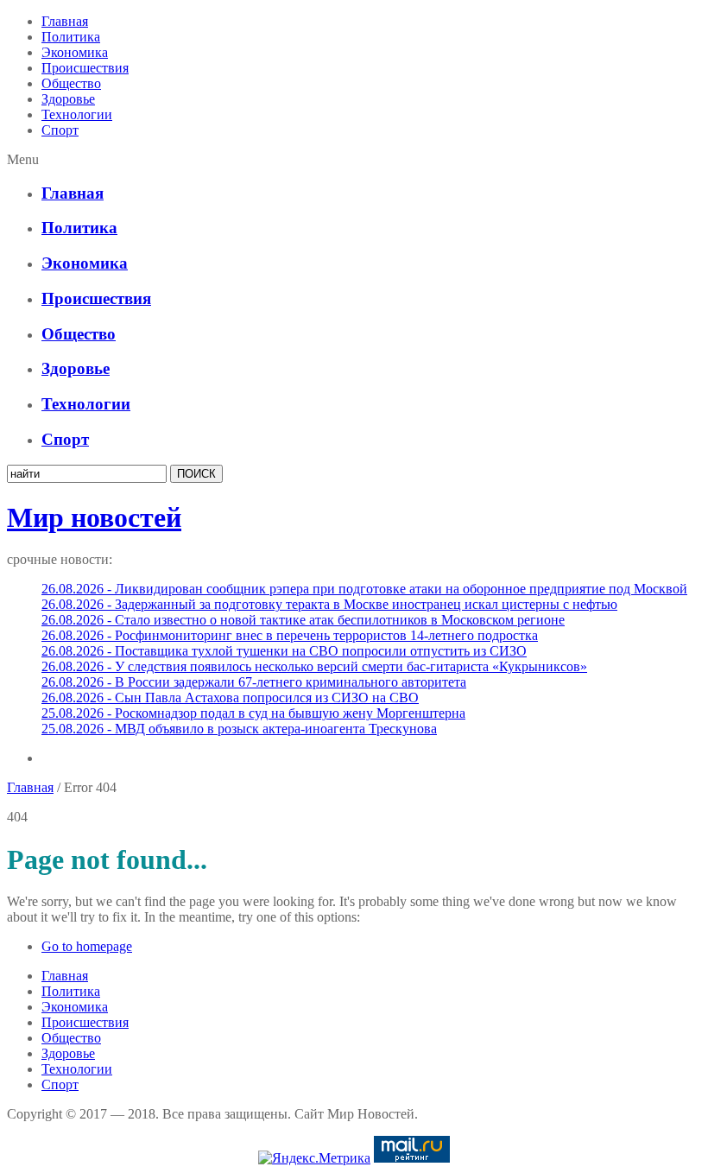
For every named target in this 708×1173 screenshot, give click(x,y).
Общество (71, 83)
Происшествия (85, 67)
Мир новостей (94, 517)
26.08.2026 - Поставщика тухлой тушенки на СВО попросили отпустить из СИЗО (284, 651)
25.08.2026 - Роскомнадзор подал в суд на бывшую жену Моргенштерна (253, 713)
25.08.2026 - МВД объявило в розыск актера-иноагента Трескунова (239, 728)
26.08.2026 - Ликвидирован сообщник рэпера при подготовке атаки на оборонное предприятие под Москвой (364, 588)
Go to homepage (86, 946)
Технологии (76, 114)
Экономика (74, 52)
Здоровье (68, 99)
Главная (64, 21)
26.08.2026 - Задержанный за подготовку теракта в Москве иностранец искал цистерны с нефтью (329, 604)
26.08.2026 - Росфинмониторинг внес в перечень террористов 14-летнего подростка (289, 635)
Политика (70, 36)
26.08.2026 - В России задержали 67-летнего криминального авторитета (253, 682)
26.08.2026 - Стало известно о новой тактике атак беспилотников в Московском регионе (303, 619)
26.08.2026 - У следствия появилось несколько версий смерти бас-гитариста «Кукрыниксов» (314, 666)
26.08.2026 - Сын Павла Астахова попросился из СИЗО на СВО (230, 697)
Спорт (60, 130)
